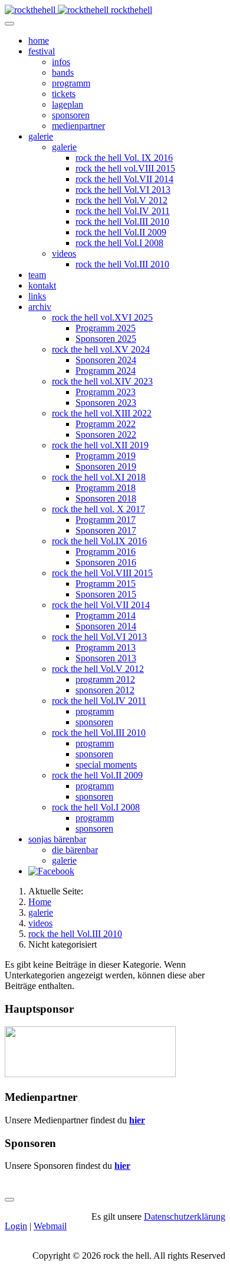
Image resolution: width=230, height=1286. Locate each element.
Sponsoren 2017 (105, 530)
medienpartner (78, 126)
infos (61, 62)
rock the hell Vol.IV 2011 (122, 211)
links (37, 296)
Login (16, 1226)
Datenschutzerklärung (184, 1216)
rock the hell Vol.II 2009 (120, 232)
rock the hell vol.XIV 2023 (102, 381)
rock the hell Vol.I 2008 (119, 243)
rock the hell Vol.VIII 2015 (102, 573)
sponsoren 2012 (104, 690)
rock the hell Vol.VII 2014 (124, 179)
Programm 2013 (105, 647)
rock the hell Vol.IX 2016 (99, 541)
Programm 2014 (105, 615)
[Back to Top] (9, 1199)
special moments (106, 765)
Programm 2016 (105, 552)
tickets (63, 94)
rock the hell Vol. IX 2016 (124, 158)
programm (71, 83)
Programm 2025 (105, 328)
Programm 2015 (105, 584)
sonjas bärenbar (57, 839)
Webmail (50, 1226)
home (38, 40)
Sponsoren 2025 (105, 339)
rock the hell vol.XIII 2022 (102, 413)
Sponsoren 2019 (105, 466)
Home (39, 902)
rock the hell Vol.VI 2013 (122, 190)
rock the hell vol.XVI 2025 (102, 317)
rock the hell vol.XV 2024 (101, 349)
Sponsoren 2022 (105, 434)
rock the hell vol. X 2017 (98, 509)
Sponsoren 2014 (105, 626)
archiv (39, 307)
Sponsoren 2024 (105, 360)
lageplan (67, 104)
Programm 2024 (105, 371)
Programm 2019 (105, 456)
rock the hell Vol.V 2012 (121, 200)
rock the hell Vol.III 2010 (122, 222)
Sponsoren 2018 (105, 498)
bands (63, 72)
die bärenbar (75, 850)
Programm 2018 (105, 488)
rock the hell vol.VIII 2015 (125, 168)
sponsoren (71, 115)
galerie (40, 136)
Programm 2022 (105, 424)
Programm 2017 (105, 520)
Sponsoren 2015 (105, 594)
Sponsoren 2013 (105, 658)
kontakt (42, 285)
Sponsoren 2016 (105, 562)
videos (64, 253)
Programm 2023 (105, 392)
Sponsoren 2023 (105, 403)
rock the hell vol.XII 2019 (100, 445)
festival (41, 51)
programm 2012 (105, 679)
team (37, 275)
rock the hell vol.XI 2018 (99, 477)
